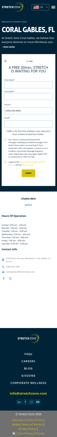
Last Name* (9, 91)
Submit (28, 173)
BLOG (28, 368)
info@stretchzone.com (28, 393)
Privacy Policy (25, 162)
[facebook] (25, 401)
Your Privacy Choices (30, 433)
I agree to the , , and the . (26, 163)
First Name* (9, 80)
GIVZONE (28, 376)
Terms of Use (27, 165)
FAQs (28, 354)
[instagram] (31, 401)
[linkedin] (19, 401)
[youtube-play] (37, 401)
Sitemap (17, 420)
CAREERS (28, 361)
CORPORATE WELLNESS (28, 383)
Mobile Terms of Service (27, 424)
